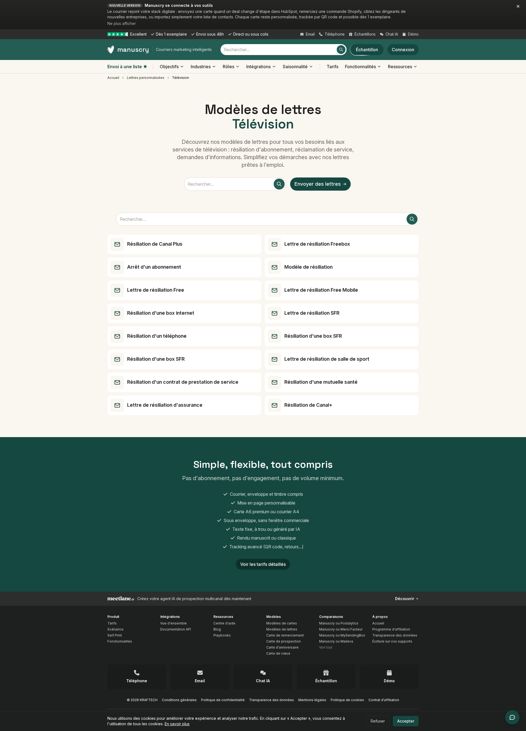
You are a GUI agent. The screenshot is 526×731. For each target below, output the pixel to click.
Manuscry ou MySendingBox (342, 635)
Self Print (114, 635)
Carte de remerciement (285, 635)
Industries (201, 66)
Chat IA (391, 34)
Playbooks (222, 635)
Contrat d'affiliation (383, 700)
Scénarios (115, 629)
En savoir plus (177, 723)
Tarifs (332, 66)
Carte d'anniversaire (282, 647)
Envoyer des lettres (318, 184)
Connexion (403, 49)
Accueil (113, 78)
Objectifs (169, 66)
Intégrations (258, 66)
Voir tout (325, 647)
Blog (217, 629)
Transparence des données (394, 635)
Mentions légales (312, 700)
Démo (413, 34)
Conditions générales (179, 700)
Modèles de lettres (281, 629)
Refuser (378, 721)
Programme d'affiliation (391, 629)
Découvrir (404, 598)
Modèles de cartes (281, 623)
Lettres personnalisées (145, 78)
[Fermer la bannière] (518, 6)
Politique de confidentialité (223, 700)
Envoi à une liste (124, 66)
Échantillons (365, 34)
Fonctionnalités (360, 66)
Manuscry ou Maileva (336, 641)
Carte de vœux (278, 653)
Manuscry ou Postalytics (338, 623)
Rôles (228, 66)
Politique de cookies (347, 700)
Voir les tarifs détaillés (263, 564)
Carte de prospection (283, 641)
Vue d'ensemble (173, 623)
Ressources (400, 66)
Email (310, 34)
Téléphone (335, 34)
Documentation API (175, 629)
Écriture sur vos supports (392, 641)
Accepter (405, 721)
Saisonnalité (295, 66)
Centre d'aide (224, 623)
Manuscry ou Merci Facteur (340, 629)
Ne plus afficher (121, 23)
